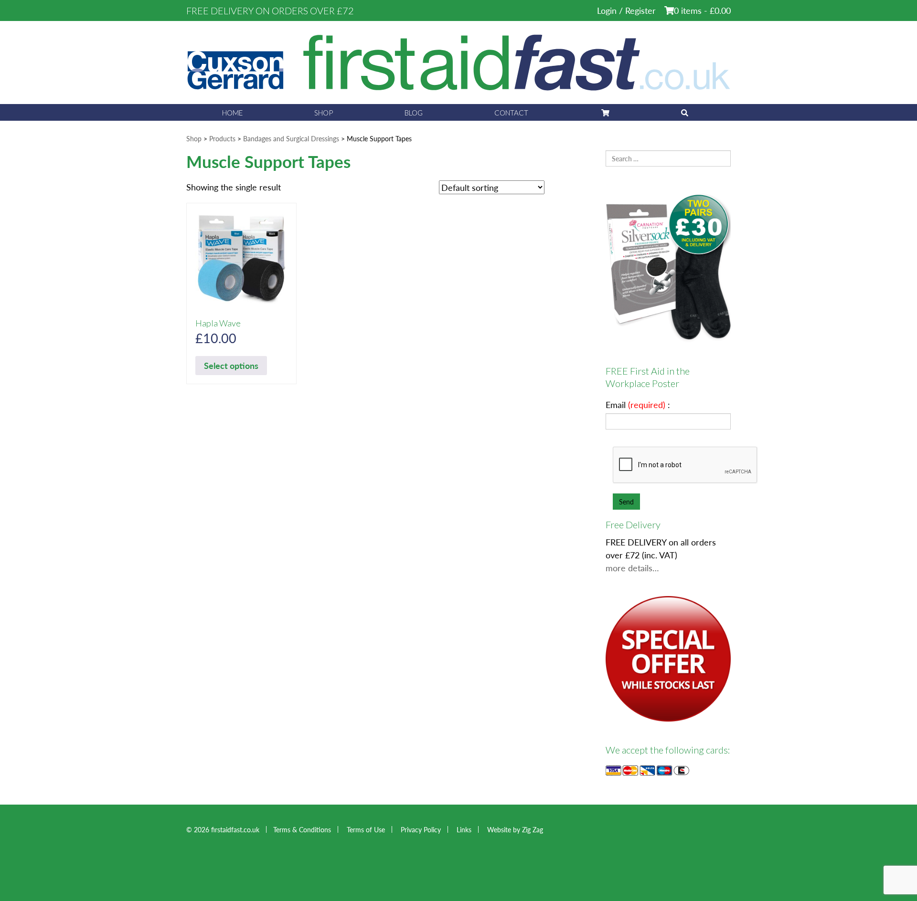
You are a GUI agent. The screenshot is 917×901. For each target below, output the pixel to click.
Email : (638, 404)
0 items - (702, 10)
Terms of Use (366, 829)
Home (232, 112)
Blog (414, 112)
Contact (511, 112)
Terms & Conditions (302, 829)
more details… (632, 568)
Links (464, 829)
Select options (231, 365)
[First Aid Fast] (458, 61)
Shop (323, 112)
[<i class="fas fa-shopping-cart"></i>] (604, 112)
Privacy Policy (421, 829)
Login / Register (626, 10)
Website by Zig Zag (515, 829)
